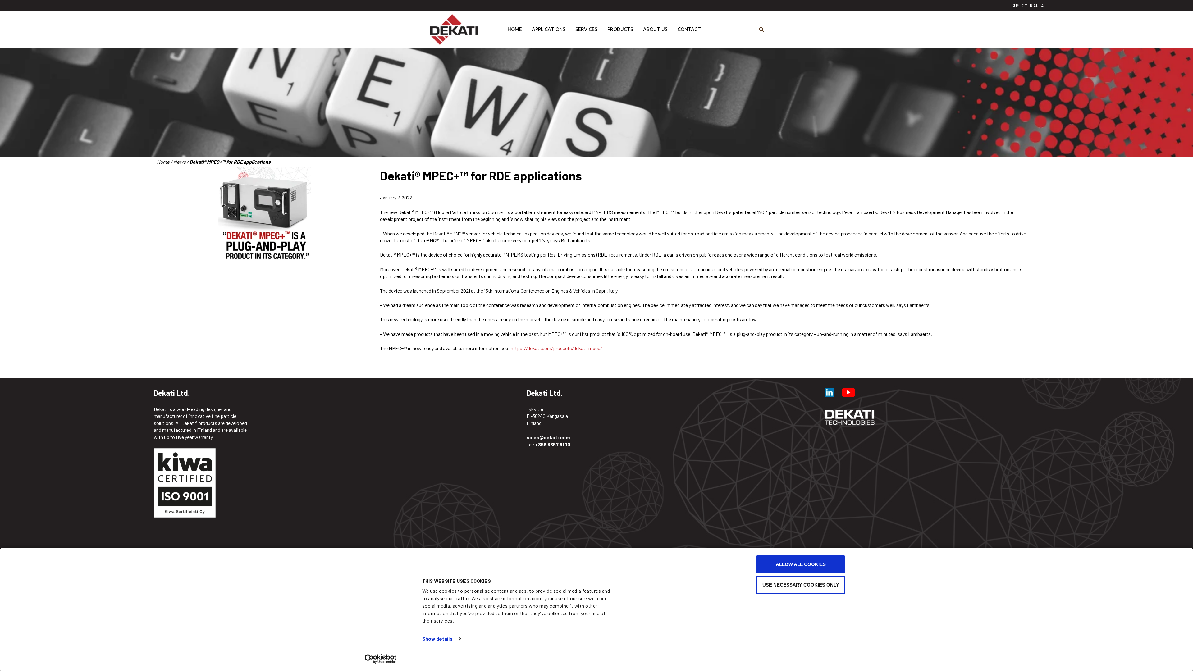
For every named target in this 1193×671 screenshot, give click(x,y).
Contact (689, 29)
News (179, 162)
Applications (548, 29)
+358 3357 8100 (552, 444)
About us (655, 29)
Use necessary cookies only (800, 584)
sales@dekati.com (548, 437)
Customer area (1027, 5)
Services (586, 29)
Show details (437, 638)
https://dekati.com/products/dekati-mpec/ (556, 348)
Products (620, 29)
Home (515, 29)
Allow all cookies (801, 564)
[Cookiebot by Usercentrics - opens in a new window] (381, 659)
